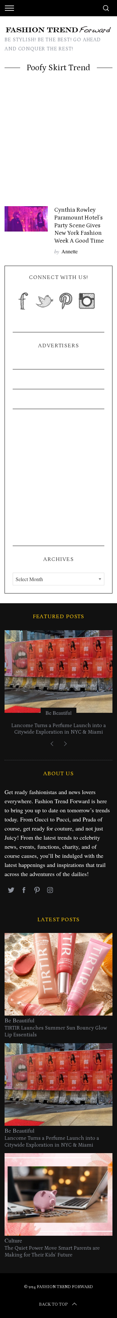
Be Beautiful (59, 712)
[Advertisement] (58, 144)
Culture (13, 1240)
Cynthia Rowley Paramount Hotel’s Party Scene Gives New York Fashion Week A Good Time (79, 225)
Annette (69, 251)
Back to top (53, 1304)
